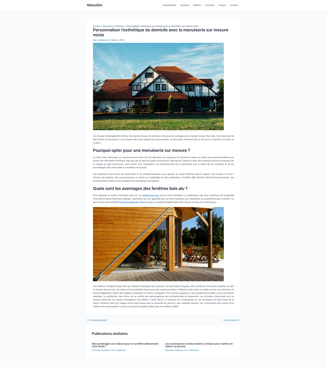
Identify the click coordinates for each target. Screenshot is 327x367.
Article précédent (97, 320)
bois (150, 202)
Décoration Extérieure (101, 350)
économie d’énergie (129, 202)
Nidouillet (94, 5)
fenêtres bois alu (150, 195)
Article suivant (231, 320)
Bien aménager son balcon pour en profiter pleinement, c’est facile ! (125, 345)
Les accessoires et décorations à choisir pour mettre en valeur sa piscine (199, 345)
